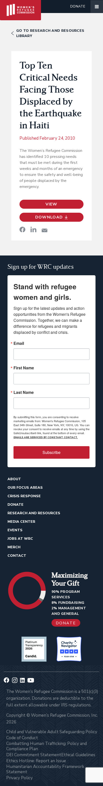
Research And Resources (34, 513)
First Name (24, 368)
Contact (17, 555)
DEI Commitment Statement (33, 754)
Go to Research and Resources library (50, 33)
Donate (77, 6)
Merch (14, 547)
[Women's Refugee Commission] (20, 6)
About (14, 479)
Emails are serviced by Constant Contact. (46, 437)
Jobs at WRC (20, 538)
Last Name (24, 392)
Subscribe (51, 452)
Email (19, 343)
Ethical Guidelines (78, 754)
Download (49, 217)
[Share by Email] (45, 230)
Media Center (21, 521)
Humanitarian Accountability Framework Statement (45, 769)
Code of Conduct (22, 737)
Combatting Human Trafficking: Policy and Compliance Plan (46, 746)
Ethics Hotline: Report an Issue (36, 760)
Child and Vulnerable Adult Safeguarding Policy (51, 731)
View (51, 204)
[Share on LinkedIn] (33, 229)
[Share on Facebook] (23, 229)
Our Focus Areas (25, 487)
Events (15, 530)
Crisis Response (24, 496)
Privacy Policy (19, 777)
